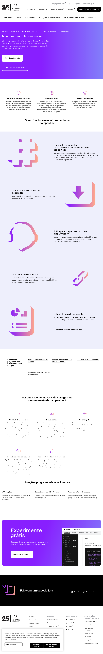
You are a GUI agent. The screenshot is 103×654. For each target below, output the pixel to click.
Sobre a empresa (52, 619)
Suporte (77, 4)
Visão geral (8, 17)
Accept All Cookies (36, 645)
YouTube (70, 629)
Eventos (49, 623)
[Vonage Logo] (11, 7)
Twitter (70, 626)
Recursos (70, 9)
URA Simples (7, 492)
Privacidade (87, 625)
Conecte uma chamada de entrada (38, 361)
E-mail (76, 592)
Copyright (87, 640)
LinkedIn (70, 623)
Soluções (42, 9)
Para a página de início (57, 4)
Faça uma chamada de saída (88, 360)
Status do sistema (34, 623)
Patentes (87, 636)
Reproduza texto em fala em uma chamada (39, 373)
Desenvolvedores (57, 9)
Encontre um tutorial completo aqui (68, 329)
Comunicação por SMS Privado (47, 492)
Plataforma (30, 17)
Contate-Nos (91, 592)
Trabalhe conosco (52, 626)
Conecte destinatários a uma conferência (62, 361)
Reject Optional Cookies (51, 645)
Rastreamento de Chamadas (79, 492)
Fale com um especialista (89, 9)
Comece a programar (22, 554)
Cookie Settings (88, 633)
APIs (19, 17)
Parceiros (31, 620)
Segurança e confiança (91, 643)
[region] (32, 640)
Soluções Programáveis (49, 17)
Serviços (92, 17)
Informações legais (89, 621)
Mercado (31, 616)
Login (69, 4)
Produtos (30, 9)
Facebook (70, 619)
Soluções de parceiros (74, 17)
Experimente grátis (12, 58)
